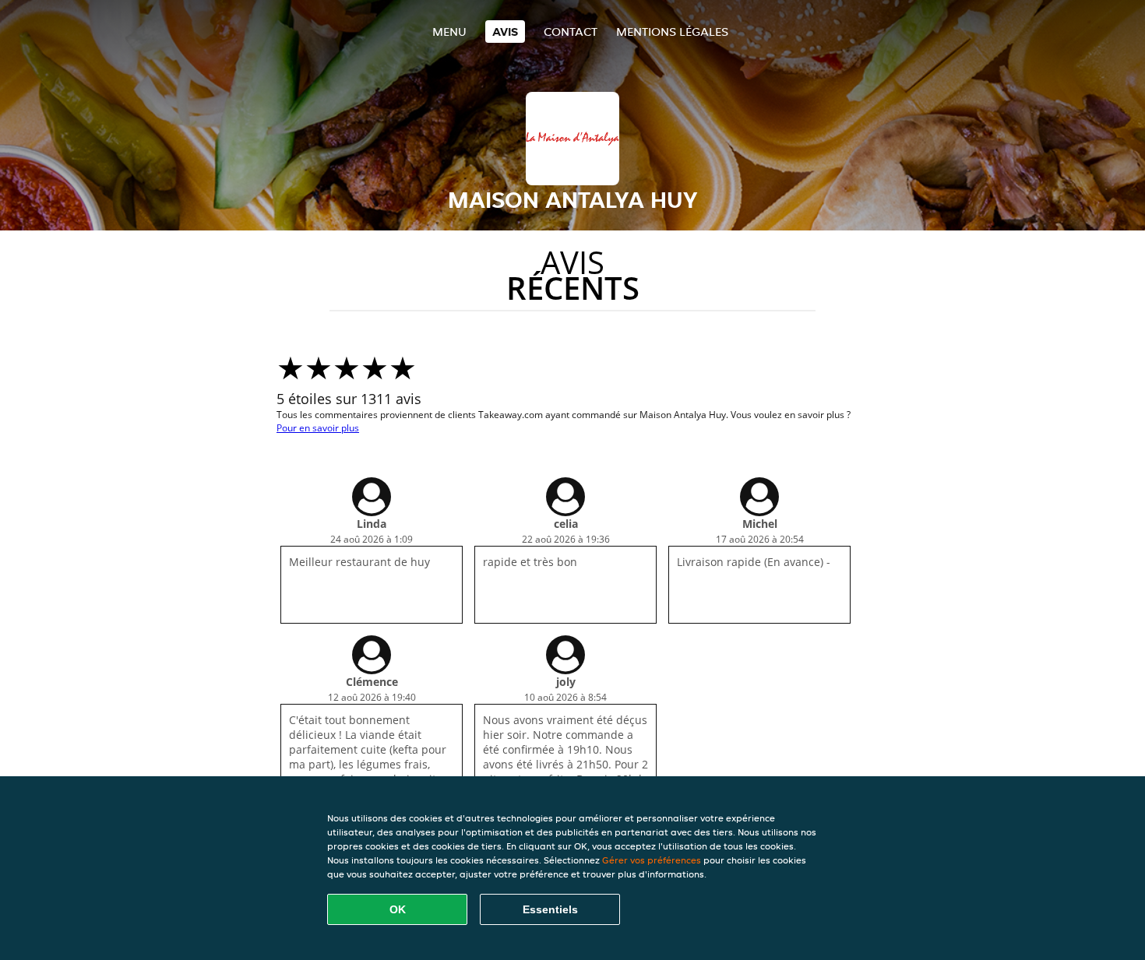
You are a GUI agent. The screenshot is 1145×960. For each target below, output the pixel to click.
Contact (570, 31)
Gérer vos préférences (651, 860)
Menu (449, 31)
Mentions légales (672, 31)
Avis (505, 31)
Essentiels (550, 909)
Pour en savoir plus (318, 427)
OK (397, 909)
